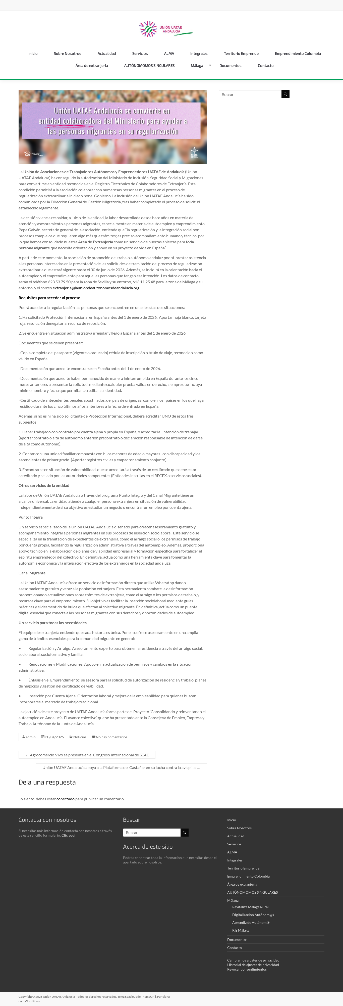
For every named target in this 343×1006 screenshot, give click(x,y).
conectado (65, 798)
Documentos (230, 65)
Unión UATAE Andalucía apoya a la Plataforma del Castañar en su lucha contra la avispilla (121, 767)
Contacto (266, 65)
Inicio (33, 53)
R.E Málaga (240, 930)
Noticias (79, 737)
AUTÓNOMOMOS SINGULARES (149, 65)
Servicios (140, 53)
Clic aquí (68, 835)
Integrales (199, 53)
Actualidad (107, 53)
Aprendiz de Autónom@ (251, 922)
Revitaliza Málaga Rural (250, 907)
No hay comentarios (111, 737)
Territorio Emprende (241, 53)
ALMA (169, 53)
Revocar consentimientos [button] (247, 969)
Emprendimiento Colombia (298, 53)
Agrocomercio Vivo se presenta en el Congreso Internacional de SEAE (87, 754)
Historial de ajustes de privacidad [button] (253, 965)
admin (31, 737)
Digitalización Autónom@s (253, 914)
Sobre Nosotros (67, 53)
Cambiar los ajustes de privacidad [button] (253, 960)
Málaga (197, 65)
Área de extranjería (92, 65)
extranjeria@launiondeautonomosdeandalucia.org (96, 287)
